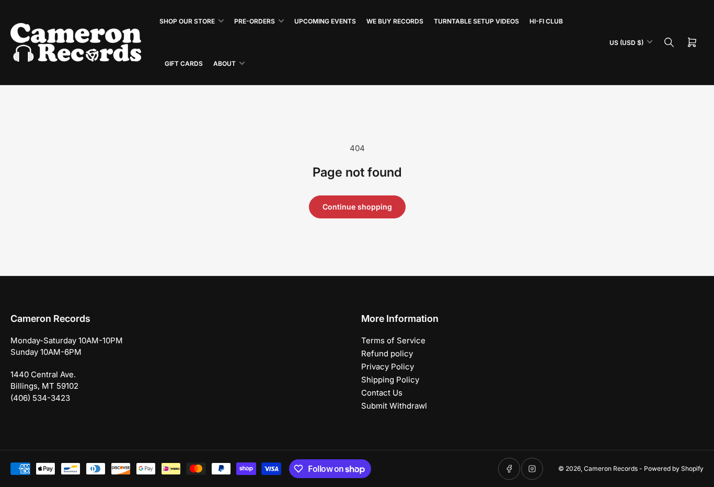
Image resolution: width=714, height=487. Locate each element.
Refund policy (387, 353)
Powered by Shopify (674, 468)
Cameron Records (611, 468)
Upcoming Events (325, 21)
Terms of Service (393, 340)
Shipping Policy (390, 380)
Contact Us (381, 393)
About (224, 63)
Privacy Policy (387, 367)
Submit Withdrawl (394, 406)
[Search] (669, 42)
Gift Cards (184, 63)
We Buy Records (394, 21)
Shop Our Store (187, 21)
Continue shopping (357, 206)
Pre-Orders (254, 21)
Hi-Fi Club (546, 21)
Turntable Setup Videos (476, 21)
